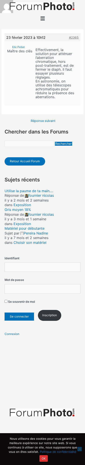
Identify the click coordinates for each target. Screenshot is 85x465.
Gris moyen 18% (18, 209)
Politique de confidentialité (58, 451)
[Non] (79, 449)
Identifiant (12, 258)
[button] (42, 18)
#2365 (74, 37)
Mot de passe (14, 280)
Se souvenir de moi (21, 301)
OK (44, 458)
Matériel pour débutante (24, 228)
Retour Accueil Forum (25, 161)
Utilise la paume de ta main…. (29, 191)
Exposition (22, 205)
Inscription (49, 315)
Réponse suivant (43, 121)
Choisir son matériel (30, 242)
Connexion (12, 334)
